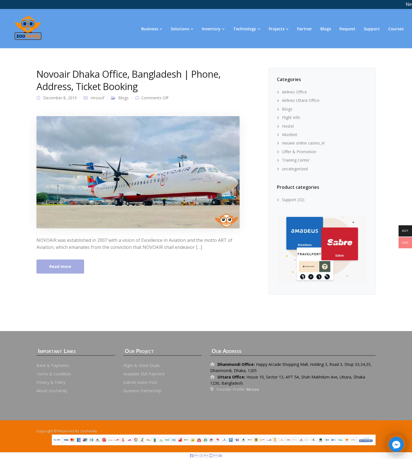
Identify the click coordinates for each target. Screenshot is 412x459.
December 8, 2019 (60, 97)
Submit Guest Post (140, 382)
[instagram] (202, 455)
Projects (276, 28)
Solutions (180, 28)
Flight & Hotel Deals (141, 365)
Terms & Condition (53, 374)
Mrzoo (252, 389)
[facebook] (192, 455)
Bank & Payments (52, 365)
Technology (244, 28)
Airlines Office (294, 92)
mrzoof (97, 97)
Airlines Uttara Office (301, 100)
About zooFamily (51, 390)
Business (149, 28)
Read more (60, 266)
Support (372, 28)
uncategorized (295, 168)
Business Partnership (142, 390)
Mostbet (289, 134)
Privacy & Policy (50, 382)
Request (347, 28)
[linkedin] (220, 455)
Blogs (325, 28)
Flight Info (291, 117)
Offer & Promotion (299, 151)
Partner (304, 28)
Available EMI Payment (144, 374)
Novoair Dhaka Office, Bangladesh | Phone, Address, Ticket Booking (128, 80)
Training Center (296, 160)
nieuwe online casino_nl (303, 143)
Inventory (211, 28)
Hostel (288, 126)
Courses (396, 28)
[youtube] (211, 455)
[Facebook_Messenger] (396, 444)
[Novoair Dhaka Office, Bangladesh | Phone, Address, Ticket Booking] (138, 171)
